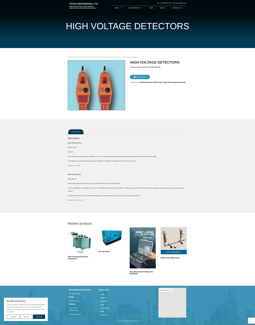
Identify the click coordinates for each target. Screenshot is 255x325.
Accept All (39, 317)
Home (117, 8)
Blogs (162, 8)
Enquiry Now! (141, 77)
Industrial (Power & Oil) (82, 57)
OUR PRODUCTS (134, 8)
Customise (13, 317)
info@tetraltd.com (74, 301)
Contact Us (104, 315)
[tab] (75, 131)
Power (94, 57)
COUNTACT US (177, 8)
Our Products (105, 308)
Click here (80, 200)
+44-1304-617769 (74, 294)
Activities (103, 301)
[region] (26, 309)
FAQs (151, 8)
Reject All (26, 317)
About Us (103, 298)
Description (75, 132)
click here (77, 165)
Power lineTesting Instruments (109, 57)
